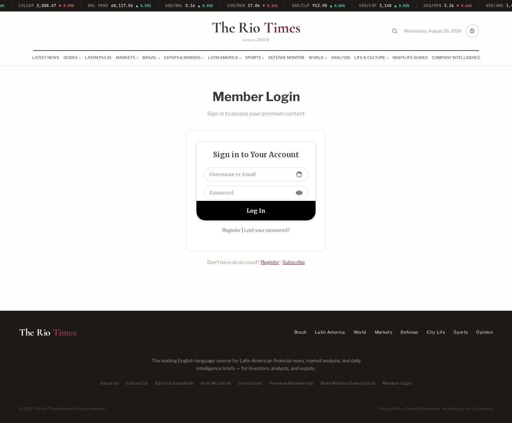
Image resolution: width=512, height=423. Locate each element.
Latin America (223, 57)
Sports (253, 57)
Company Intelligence (456, 57)
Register (231, 230)
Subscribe (293, 262)
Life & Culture (369, 57)
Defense (409, 332)
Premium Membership (291, 383)
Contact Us (137, 383)
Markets (125, 57)
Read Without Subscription (348, 383)
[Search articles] (394, 31)
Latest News (45, 57)
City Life (436, 332)
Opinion (484, 332)
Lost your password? (267, 230)
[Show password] (299, 193)
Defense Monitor (286, 57)
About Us (109, 383)
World (316, 57)
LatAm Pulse (98, 57)
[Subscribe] (472, 31)
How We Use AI (216, 383)
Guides (70, 57)
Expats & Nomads (182, 57)
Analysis (340, 57)
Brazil (149, 57)
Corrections (250, 383)
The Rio (256, 27)
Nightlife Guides (410, 57)
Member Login (397, 383)
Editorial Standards (174, 383)
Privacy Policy (391, 408)
